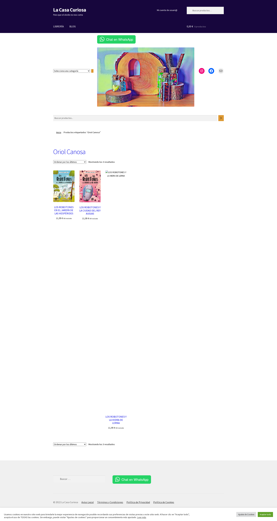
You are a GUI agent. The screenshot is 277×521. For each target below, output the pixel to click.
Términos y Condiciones (110, 502)
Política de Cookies (163, 502)
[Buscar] (221, 118)
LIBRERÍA (58, 26)
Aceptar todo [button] (265, 514)
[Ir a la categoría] (92, 71)
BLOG (72, 26)
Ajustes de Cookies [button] (246, 514)
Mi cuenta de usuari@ (167, 10)
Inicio (58, 132)
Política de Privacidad (138, 502)
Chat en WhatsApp (119, 39)
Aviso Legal (87, 502)
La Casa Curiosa (69, 10)
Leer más (141, 517)
